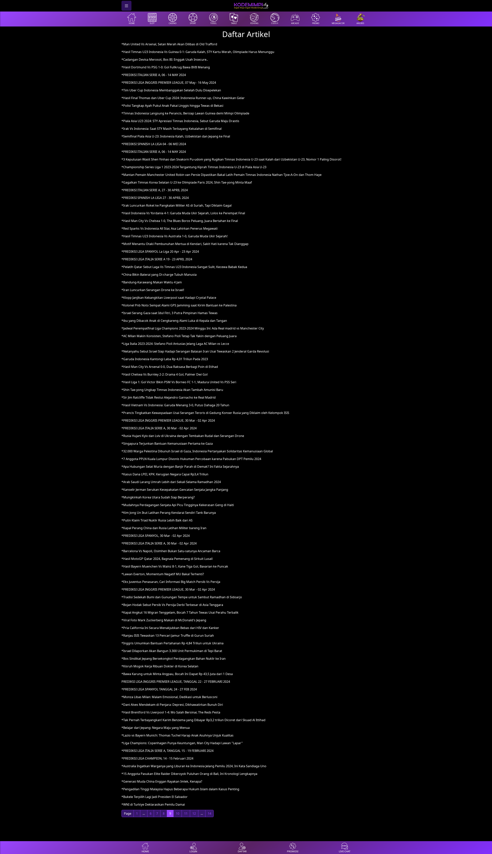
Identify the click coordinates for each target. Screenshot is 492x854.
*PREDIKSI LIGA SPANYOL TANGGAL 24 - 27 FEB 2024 (159, 689)
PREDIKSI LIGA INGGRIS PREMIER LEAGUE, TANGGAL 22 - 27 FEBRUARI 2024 (175, 681)
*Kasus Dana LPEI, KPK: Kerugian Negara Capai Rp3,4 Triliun (164, 474)
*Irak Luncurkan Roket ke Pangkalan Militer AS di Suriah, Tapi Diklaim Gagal (176, 205)
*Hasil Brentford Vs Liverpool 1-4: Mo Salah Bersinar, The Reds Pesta (170, 712)
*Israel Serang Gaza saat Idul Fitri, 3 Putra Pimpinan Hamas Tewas (169, 313)
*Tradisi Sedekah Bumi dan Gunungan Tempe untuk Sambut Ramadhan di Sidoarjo (181, 597)
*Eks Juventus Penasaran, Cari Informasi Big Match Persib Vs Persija (170, 582)
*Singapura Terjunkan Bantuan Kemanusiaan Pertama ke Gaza (167, 443)
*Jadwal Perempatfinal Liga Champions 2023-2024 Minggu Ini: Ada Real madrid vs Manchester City (192, 328)
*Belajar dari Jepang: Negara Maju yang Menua (155, 728)
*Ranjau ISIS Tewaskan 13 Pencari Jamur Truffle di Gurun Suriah (167, 635)
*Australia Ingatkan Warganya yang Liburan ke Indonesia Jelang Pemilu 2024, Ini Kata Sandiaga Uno (193, 766)
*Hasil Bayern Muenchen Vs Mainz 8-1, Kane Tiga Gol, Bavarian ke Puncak (174, 566)
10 (177, 813)
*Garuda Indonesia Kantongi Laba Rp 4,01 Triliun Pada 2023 (164, 359)
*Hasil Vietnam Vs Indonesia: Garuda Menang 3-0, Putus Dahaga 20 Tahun (175, 405)
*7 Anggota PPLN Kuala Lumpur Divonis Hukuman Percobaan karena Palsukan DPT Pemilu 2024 (191, 459)
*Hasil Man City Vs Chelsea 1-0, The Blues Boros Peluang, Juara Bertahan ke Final (179, 221)
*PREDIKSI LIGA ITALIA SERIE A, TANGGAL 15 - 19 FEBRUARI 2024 (167, 751)
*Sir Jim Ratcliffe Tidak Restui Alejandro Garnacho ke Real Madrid (168, 397)
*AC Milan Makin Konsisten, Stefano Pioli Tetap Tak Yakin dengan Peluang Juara (179, 336)
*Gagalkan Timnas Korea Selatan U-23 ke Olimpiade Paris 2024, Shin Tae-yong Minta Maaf (186, 182)
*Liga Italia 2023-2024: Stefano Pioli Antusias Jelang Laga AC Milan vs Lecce (175, 344)
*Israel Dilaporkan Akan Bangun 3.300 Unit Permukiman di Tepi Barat (171, 651)
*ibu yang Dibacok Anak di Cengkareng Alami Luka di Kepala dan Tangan (174, 321)
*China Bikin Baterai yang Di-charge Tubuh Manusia (159, 274)
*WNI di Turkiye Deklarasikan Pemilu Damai (153, 804)
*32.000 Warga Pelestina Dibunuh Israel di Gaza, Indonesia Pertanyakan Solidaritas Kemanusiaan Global (197, 451)
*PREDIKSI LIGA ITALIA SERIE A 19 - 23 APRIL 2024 (156, 259)
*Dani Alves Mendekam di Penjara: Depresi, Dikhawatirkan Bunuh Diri (172, 705)
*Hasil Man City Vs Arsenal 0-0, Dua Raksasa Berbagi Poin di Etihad (169, 367)
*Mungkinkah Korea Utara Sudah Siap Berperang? (158, 497)
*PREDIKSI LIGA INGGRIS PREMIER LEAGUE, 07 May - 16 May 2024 (168, 82)
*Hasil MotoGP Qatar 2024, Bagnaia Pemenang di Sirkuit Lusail (167, 559)
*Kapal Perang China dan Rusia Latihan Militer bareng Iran (163, 528)
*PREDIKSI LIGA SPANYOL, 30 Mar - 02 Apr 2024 (155, 536)
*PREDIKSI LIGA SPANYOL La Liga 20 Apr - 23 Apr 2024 (160, 251)
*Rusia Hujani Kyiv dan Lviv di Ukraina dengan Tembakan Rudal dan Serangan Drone (182, 436)
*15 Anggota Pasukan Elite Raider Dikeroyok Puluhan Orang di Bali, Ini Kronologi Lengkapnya (189, 774)
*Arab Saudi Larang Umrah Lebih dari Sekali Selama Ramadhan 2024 (171, 482)
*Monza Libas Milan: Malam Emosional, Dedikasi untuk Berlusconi (169, 697)
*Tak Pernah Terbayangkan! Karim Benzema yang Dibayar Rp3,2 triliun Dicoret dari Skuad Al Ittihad (193, 720)
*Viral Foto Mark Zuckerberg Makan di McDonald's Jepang (163, 620)
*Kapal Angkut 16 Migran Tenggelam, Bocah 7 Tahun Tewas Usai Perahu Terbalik (180, 612)
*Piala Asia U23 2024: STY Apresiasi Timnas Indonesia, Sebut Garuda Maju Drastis (180, 121)
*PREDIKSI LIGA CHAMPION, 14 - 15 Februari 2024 (157, 758)
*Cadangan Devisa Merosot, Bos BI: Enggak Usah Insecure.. (164, 59)
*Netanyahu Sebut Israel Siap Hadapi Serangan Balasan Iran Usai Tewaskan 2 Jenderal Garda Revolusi (195, 351)
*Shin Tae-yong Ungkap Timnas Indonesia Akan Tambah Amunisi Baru (172, 390)
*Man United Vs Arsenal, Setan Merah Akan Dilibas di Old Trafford (169, 44)
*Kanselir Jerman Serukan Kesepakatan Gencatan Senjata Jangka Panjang (174, 489)
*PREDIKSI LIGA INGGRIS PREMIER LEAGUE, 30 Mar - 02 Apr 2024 (168, 420)
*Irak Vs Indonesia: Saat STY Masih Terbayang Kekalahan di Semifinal (171, 129)
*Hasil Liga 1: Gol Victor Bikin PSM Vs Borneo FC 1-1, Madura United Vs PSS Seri (178, 382)
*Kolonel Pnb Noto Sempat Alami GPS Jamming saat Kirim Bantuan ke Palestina (179, 305)
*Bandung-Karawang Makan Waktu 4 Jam (151, 282)
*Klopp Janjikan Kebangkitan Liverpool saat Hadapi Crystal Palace (168, 297)
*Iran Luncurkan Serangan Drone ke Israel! (152, 290)
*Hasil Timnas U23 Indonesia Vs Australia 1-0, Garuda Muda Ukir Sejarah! (174, 236)
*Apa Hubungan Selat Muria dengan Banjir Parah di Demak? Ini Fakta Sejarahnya (180, 466)
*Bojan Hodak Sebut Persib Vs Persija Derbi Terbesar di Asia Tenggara (172, 605)
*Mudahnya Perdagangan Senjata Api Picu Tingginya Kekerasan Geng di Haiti (177, 505)
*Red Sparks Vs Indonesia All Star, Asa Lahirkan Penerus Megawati (169, 228)
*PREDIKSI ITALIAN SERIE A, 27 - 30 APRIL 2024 (154, 190)
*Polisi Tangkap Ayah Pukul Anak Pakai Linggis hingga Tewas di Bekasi (172, 105)
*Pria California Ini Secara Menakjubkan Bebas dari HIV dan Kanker (170, 628)
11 (186, 813)
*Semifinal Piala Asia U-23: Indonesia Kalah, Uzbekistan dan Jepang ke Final (175, 136)
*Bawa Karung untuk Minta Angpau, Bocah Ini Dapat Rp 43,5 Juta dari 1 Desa (177, 674)
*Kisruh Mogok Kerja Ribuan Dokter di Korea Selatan (159, 666)
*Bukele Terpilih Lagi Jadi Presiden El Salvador (154, 797)
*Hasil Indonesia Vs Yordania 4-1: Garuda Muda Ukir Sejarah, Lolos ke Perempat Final (183, 213)
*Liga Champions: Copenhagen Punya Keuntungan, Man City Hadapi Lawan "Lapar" (182, 743)
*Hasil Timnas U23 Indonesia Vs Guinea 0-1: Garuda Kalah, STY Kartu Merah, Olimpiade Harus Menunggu (197, 52)
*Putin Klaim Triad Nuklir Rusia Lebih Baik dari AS (157, 520)
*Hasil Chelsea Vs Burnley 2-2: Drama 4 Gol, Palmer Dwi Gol (164, 374)
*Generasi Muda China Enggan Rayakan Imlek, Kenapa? (161, 781)
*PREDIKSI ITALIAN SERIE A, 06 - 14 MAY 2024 (153, 75)
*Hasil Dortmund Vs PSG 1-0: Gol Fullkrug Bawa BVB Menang (165, 67)
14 (209, 813)
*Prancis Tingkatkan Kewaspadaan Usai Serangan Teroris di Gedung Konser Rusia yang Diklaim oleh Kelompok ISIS (205, 413)
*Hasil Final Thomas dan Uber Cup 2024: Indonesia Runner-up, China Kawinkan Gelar (183, 98)
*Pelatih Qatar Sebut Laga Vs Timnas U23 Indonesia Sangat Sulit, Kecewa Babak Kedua (184, 267)
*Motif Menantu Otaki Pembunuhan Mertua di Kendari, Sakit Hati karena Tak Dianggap (184, 244)
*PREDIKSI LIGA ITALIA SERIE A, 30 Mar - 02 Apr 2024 (159, 428)
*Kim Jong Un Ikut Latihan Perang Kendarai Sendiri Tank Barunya (168, 513)
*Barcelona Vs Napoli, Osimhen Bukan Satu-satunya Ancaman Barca (170, 551)
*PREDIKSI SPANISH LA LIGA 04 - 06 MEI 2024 (153, 144)
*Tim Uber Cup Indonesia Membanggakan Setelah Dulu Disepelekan (171, 90)
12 (194, 813)
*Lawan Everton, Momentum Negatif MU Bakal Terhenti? (162, 574)
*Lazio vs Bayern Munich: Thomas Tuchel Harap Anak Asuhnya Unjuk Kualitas (177, 735)
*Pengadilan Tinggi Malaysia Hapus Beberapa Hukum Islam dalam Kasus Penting (180, 789)
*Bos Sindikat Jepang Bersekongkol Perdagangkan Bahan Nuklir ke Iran (173, 658)
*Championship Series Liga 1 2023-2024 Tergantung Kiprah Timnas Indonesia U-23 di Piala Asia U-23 (193, 167)
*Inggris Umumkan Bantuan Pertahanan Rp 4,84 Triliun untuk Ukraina (172, 643)
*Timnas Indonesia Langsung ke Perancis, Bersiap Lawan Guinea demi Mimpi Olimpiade (185, 113)
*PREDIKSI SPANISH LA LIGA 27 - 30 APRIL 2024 (155, 198)
